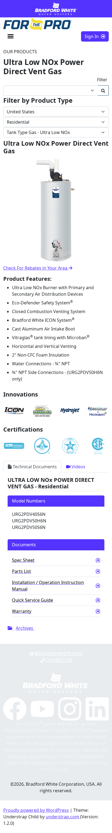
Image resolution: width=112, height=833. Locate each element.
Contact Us (59, 660)
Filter (102, 80)
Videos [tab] (77, 467)
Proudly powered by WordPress (36, 810)
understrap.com (62, 817)
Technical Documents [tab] (34, 467)
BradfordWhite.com (58, 654)
